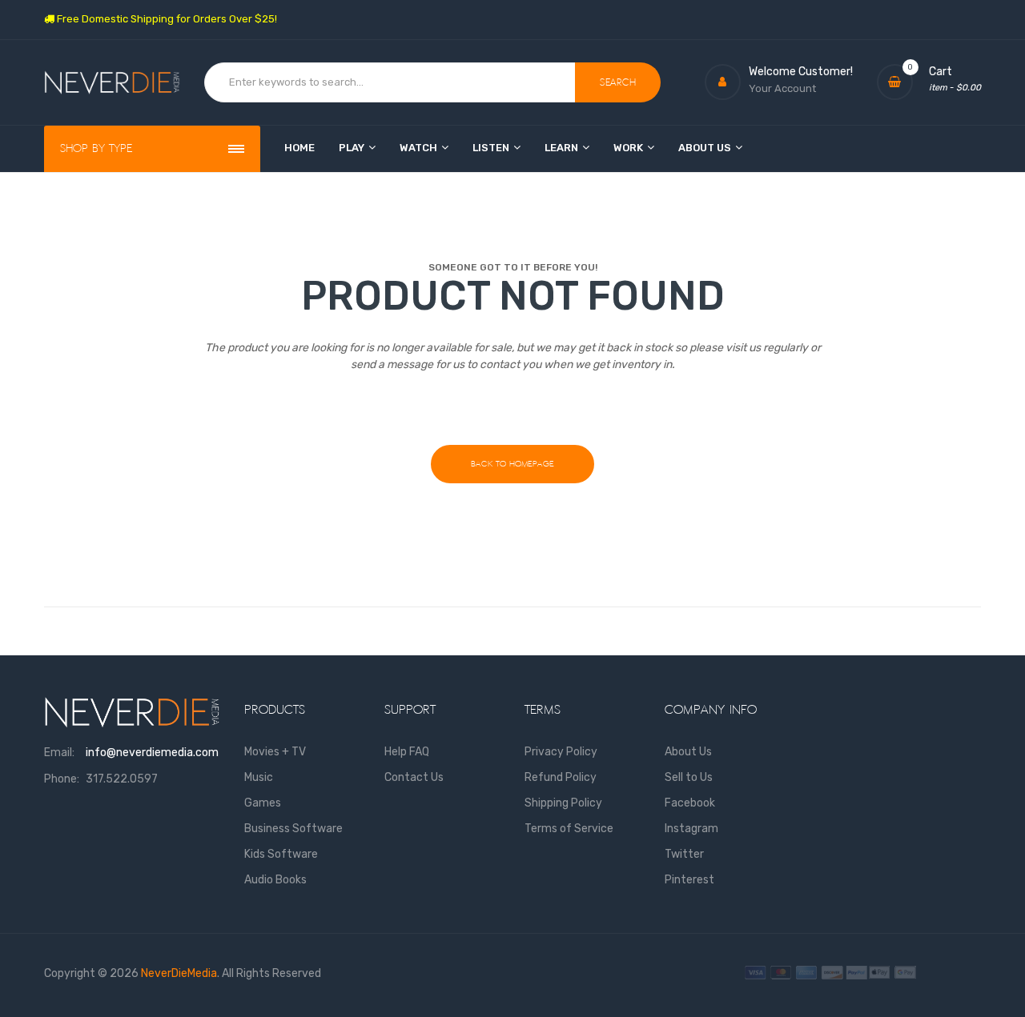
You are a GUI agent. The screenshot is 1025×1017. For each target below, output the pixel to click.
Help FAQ (406, 752)
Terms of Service (569, 828)
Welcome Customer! (801, 71)
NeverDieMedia (179, 973)
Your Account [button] (782, 88)
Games (262, 803)
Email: (59, 752)
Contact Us (414, 777)
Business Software (293, 828)
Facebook (690, 803)
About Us (688, 752)
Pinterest (689, 880)
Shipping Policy (563, 803)
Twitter (684, 854)
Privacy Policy (561, 752)
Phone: (61, 779)
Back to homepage (512, 463)
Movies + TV (275, 752)
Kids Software (281, 854)
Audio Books (275, 880)
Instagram (691, 828)
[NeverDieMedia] (112, 83)
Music (258, 777)
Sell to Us (689, 777)
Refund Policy (561, 777)
